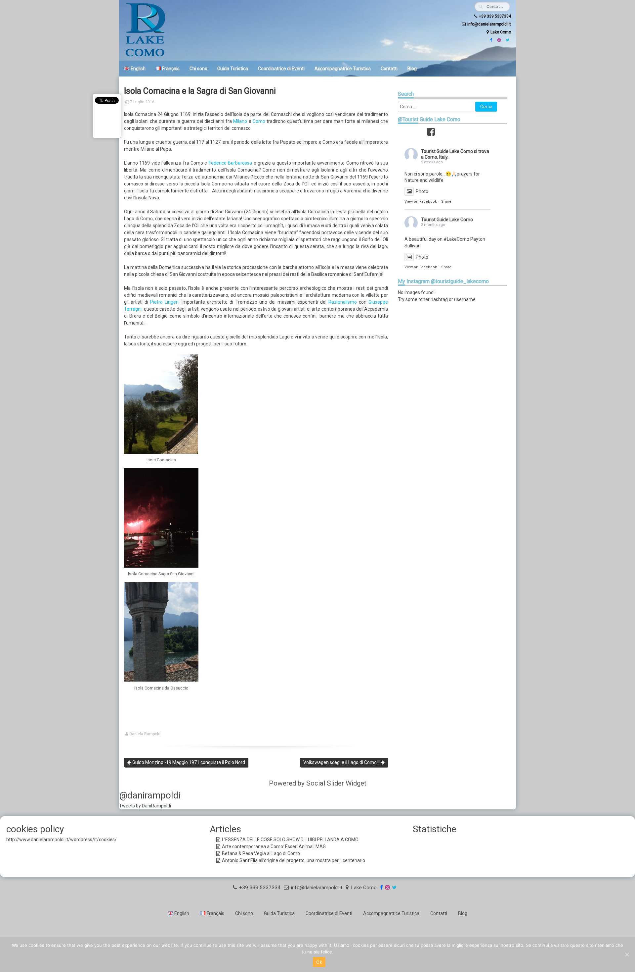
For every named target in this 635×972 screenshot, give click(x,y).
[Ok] (626, 954)
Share (446, 201)
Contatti (389, 68)
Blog (412, 68)
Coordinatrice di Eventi (281, 68)
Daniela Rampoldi (145, 734)
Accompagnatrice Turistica (343, 68)
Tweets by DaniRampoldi (145, 805)
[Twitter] (506, 40)
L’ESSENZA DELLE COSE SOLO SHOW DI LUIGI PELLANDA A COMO (290, 839)
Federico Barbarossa (231, 163)
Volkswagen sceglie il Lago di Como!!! (342, 762)
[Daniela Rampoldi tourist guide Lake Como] (145, 56)
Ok (319, 962)
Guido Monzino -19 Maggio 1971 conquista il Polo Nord (188, 762)
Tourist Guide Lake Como (447, 151)
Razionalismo (342, 302)
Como (259, 121)
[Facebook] (490, 40)
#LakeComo (456, 239)
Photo (422, 191)
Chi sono (198, 68)
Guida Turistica (232, 68)
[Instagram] (498, 40)
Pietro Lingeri (164, 302)
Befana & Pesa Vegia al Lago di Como (261, 853)
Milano (240, 121)
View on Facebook (420, 201)
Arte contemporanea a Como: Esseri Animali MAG (274, 846)
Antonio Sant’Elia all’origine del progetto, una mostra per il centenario (293, 860)
